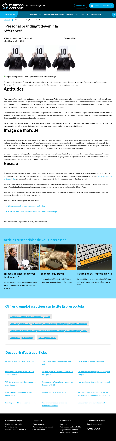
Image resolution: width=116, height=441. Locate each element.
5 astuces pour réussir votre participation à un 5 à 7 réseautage (32, 211)
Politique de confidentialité (70, 427)
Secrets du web (96, 14)
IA (87, 14)
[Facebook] (90, 428)
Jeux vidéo (69, 14)
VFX (77, 14)
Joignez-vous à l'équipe (69, 429)
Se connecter (80, 6)
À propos (63, 424)
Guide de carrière (9, 14)
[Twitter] (88, 428)
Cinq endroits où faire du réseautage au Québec (26, 206)
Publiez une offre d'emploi (103, 6)
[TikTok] (97, 428)
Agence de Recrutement (69, 432)
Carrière (7, 20)
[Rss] (99, 428)
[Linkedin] (92, 428)
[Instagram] (94, 428)
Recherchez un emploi (13, 424)
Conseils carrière (11, 427)
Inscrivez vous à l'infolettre (15, 429)
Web (82, 14)
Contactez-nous (39, 429)
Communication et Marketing (53, 14)
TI (40, 14)
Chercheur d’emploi (34, 6)
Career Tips (33, 14)
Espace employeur (40, 424)
